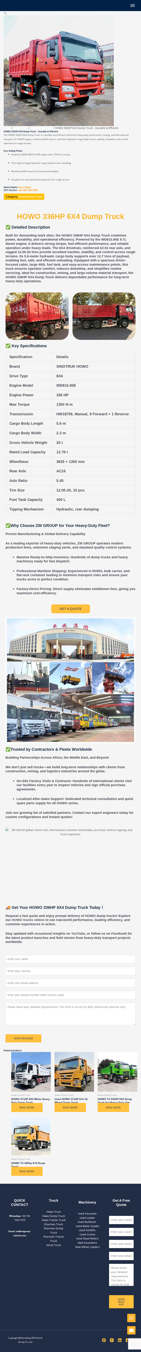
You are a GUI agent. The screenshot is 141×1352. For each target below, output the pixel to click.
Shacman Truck (53, 1224)
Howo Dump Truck (41, 128)
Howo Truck (20, 128)
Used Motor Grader (87, 1226)
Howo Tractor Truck (54, 1220)
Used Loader (87, 1218)
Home (7, 128)
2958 (35, 190)
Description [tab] (18, 203)
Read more (26, 1107)
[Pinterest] (104, 1340)
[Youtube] (112, 1340)
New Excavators (87, 1242)
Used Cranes (87, 1234)
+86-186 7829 (25, 190)
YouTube (78, 933)
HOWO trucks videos (28, 920)
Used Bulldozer (87, 1222)
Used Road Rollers (87, 1238)
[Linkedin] (120, 1340)
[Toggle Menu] (132, 5)
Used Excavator (87, 1213)
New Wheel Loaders (87, 1247)
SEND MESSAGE (23, 1038)
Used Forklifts (87, 1230)
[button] (5, 13)
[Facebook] (128, 1340)
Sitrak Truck (53, 1245)
